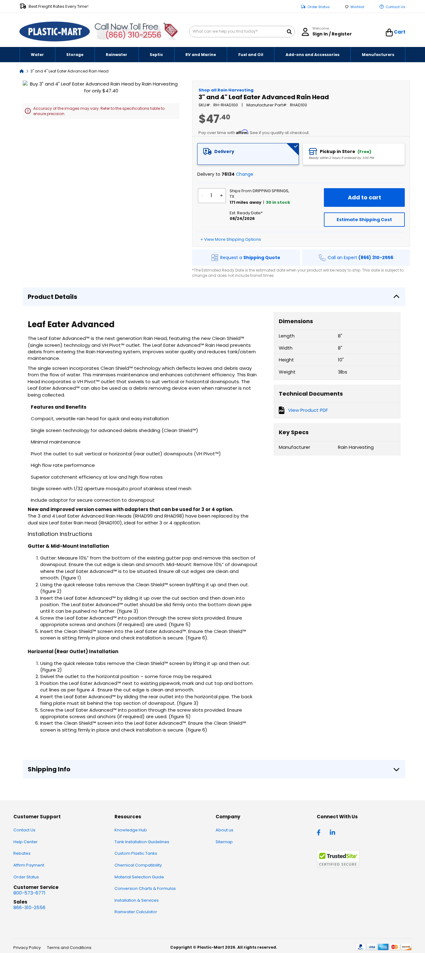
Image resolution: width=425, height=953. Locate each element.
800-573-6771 (29, 893)
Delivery (224, 151)
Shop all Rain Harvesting (226, 90)
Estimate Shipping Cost (364, 219)
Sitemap (224, 842)
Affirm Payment (28, 865)
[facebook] (320, 832)
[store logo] (55, 32)
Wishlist (357, 7)
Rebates (21, 853)
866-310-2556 (29, 907)
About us (224, 830)
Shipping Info (49, 769)
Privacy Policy (27, 948)
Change (244, 174)
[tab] (248, 154)
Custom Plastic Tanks (135, 853)
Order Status (318, 7)
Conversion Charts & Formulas (145, 888)
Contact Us (395, 7)
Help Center (25, 842)
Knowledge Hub (130, 830)
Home (22, 70)
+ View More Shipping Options (230, 239)
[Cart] (389, 33)
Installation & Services (136, 900)
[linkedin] (333, 832)
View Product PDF (308, 410)
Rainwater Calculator (135, 912)
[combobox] (242, 31)
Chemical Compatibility (138, 865)
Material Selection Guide (139, 877)
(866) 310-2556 (133, 35)
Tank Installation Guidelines (141, 842)
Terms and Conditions (69, 948)
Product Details (52, 296)
